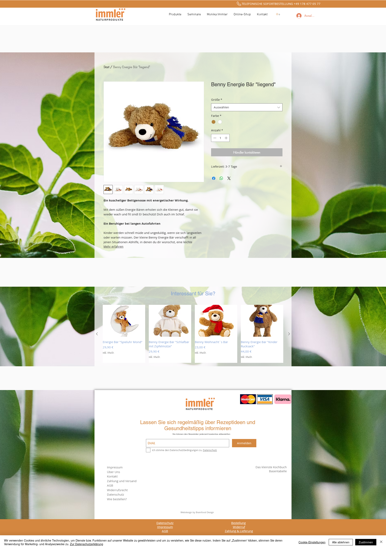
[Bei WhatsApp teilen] (221, 178)
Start (106, 67)
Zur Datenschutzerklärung (86, 544)
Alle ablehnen (340, 542)
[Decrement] (214, 138)
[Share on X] (229, 178)
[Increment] (226, 138)
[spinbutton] (220, 138)
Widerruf (239, 527)
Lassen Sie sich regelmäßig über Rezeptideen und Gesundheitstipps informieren (197, 425)
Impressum (115, 467)
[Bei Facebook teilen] (213, 178)
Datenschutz (164, 523)
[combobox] (246, 107)
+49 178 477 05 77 (307, 4)
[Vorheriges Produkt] (96, 333)
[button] (278, 14)
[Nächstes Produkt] (289, 333)
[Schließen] (381, 542)
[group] (193, 334)
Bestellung (238, 523)
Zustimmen (366, 542)
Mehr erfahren (113, 246)
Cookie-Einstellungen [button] (312, 542)
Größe (216, 100)
